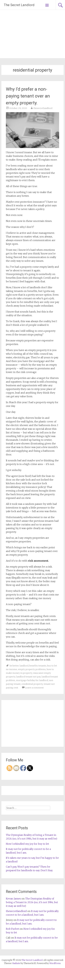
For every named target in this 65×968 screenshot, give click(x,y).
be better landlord (19, 665)
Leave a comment (34, 687)
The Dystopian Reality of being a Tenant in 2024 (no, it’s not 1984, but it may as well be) (32, 902)
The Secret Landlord (19, 5)
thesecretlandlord (42, 108)
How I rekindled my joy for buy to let (27, 843)
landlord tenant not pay (28, 676)
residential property (32, 684)
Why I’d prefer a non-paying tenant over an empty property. (28, 95)
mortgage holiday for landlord (32, 680)
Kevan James (13, 898)
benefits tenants (37, 665)
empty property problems (32, 669)
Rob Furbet (12, 928)
